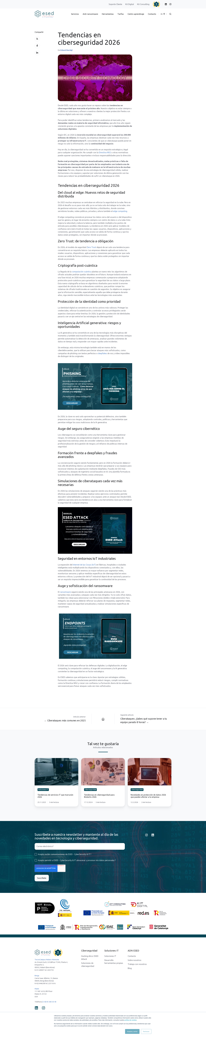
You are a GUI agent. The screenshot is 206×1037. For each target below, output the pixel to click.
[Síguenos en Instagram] (146, 835)
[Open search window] (170, 14)
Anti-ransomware (90, 14)
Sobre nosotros (134, 960)
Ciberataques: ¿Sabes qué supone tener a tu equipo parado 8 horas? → (143, 720)
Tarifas (120, 14)
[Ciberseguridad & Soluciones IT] (103, 719)
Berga (37, 976)
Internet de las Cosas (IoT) (84, 565)
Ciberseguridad (89, 950)
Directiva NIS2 (105, 152)
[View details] (166, 4)
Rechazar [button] (146, 1031)
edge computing (120, 211)
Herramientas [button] (108, 14)
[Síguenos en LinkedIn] (152, 835)
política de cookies (130, 1020)
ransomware (65, 592)
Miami (37, 989)
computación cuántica (81, 272)
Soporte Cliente (115, 4)
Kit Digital (129, 4)
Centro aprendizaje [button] (136, 14)
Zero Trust (91, 247)
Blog (130, 968)
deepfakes (102, 353)
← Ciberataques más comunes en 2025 (65, 720)
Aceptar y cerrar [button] (132, 1031)
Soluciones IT (110, 956)
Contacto (152, 14)
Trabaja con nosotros (137, 964)
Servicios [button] (75, 14)
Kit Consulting (143, 4)
